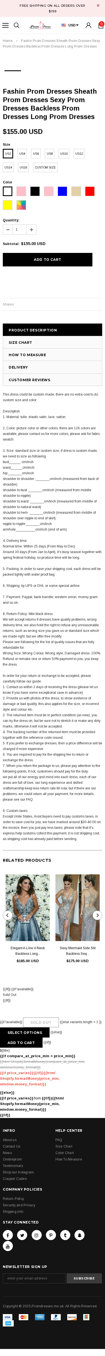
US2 (8, 153)
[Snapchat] (79, 1235)
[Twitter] (22, 1235)
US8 (50, 153)
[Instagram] (37, 1235)
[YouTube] (8, 1246)
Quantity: (11, 220)
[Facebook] (8, 1235)
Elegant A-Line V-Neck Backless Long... (28, 951)
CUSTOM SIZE (45, 167)
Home (8, 41)
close (98, 5)
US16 (23, 167)
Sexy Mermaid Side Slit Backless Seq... (77, 951)
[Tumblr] (65, 1235)
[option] (13, 69)
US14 (8, 167)
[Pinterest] (51, 1235)
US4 (22, 153)
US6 (36, 153)
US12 (79, 153)
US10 (64, 153)
